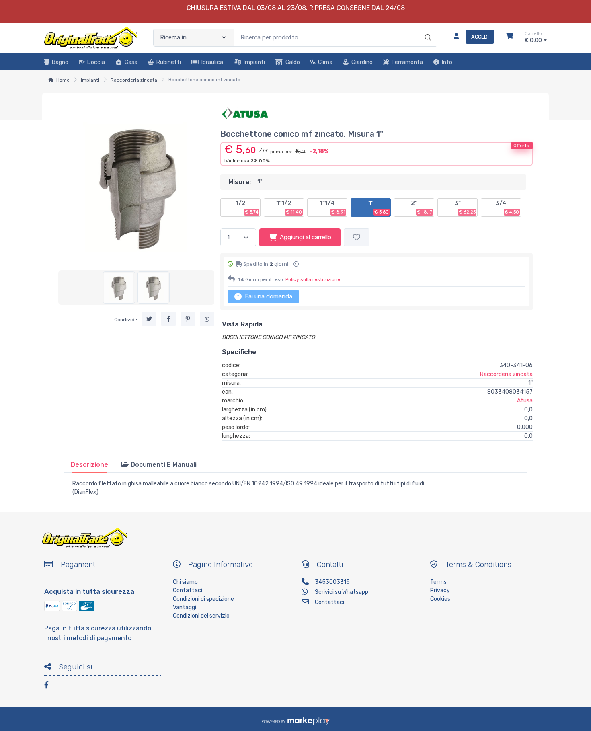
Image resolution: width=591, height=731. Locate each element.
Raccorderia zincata (134, 80)
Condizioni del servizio (201, 615)
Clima (325, 62)
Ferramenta (407, 62)
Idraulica (212, 62)
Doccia (96, 62)
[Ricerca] (427, 29)
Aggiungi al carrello (305, 237)
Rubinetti (168, 62)
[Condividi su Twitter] (149, 319)
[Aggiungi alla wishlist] (356, 237)
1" (378, 207)
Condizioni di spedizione (203, 598)
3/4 (507, 207)
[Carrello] (510, 37)
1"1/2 (289, 207)
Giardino (362, 62)
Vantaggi (184, 607)
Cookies (440, 598)
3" (465, 207)
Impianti (254, 62)
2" (421, 207)
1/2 (247, 207)
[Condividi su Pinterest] (188, 319)
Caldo (292, 62)
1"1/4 (332, 207)
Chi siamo (185, 582)
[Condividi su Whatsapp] (207, 319)
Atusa (525, 400)
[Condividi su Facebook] (168, 319)
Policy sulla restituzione (312, 279)
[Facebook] (50, 686)
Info (447, 62)
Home (63, 80)
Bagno (60, 62)
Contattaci (187, 590)
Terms (438, 582)
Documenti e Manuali (163, 464)
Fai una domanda (267, 296)
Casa (131, 62)
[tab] (89, 464)
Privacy (440, 590)
